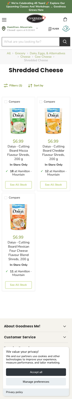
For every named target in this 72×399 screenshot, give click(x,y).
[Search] (64, 41)
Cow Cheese (43, 56)
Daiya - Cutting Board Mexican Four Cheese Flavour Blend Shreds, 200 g (18, 250)
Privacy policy (14, 392)
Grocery (20, 53)
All (9, 53)
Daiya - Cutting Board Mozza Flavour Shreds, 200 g (18, 152)
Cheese (25, 56)
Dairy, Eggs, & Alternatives (47, 53)
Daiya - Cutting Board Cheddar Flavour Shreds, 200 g (53, 152)
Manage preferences (36, 381)
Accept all (36, 372)
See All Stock (18, 185)
